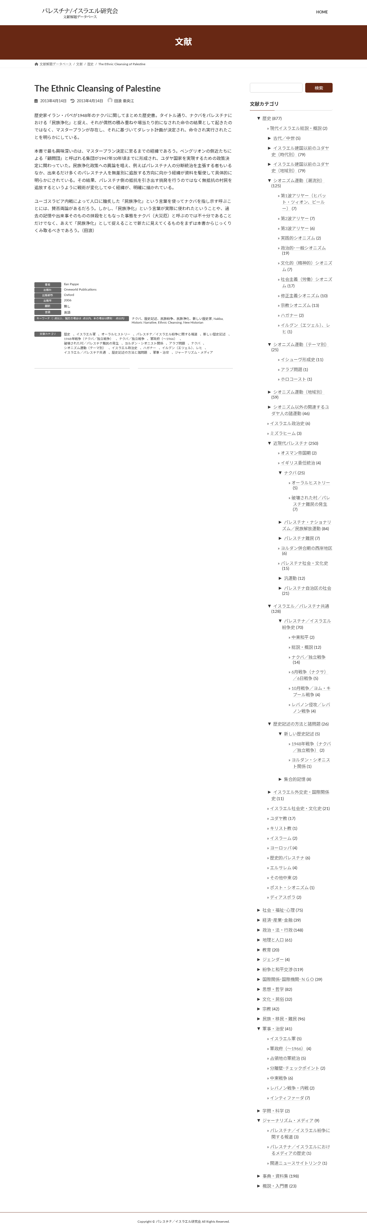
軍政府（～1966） (163, 338)
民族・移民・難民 (279, 1019)
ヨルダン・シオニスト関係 (144, 343)
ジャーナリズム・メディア (194, 352)
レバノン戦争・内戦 (289, 1088)
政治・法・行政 (277, 930)
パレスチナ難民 (299, 538)
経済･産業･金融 (277, 920)
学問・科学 (273, 1111)
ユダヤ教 (278, 818)
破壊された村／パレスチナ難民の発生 (91, 343)
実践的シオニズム (298, 238)
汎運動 (290, 578)
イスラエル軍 (86, 334)
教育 (266, 950)
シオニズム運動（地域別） (299, 392)
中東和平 (300, 637)
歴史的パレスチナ (287, 858)
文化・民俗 (273, 999)
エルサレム (281, 868)
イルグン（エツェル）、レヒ (182, 348)
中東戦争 (278, 1078)
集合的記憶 (294, 779)
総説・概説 (302, 647)
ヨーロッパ (281, 848)
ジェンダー (273, 960)
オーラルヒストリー (115, 334)
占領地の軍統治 (285, 1058)
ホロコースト (293, 379)
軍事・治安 (161, 352)
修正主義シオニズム (300, 296)
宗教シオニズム (296, 305)
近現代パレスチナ (290, 443)
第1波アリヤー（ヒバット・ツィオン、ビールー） (303, 202)
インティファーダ (287, 1098)
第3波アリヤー (295, 228)
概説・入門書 (275, 1186)
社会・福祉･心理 (278, 910)
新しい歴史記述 (214, 334)
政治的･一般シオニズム (303, 248)
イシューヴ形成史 (298, 359)
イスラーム (281, 838)
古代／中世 (284, 138)
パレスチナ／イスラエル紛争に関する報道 (166, 334)
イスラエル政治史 (125, 348)
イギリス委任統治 (298, 463)
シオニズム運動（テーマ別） (85, 348)
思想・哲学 (273, 989)
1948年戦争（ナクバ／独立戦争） (88, 338)
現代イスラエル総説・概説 (296, 128)
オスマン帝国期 (296, 453)
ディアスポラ (283, 897)
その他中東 (281, 877)
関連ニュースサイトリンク (295, 1163)
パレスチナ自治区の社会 (307, 588)
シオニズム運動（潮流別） (299, 181)
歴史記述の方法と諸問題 (129, 352)
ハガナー (149, 348)
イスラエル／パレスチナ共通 (85, 352)
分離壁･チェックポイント (294, 1068)
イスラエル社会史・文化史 (296, 809)
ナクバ (195, 343)
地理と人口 (273, 940)
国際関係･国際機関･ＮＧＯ (288, 979)
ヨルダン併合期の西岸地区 (306, 548)
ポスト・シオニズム (289, 887)
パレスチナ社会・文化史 (304, 563)
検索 (319, 88)
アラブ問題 (177, 343)
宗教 (266, 1009)
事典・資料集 (275, 1176)
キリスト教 (281, 828)
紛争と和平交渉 (277, 970)
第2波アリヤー (295, 218)
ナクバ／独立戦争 (132, 338)
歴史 (67, 334)
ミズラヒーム (283, 433)
